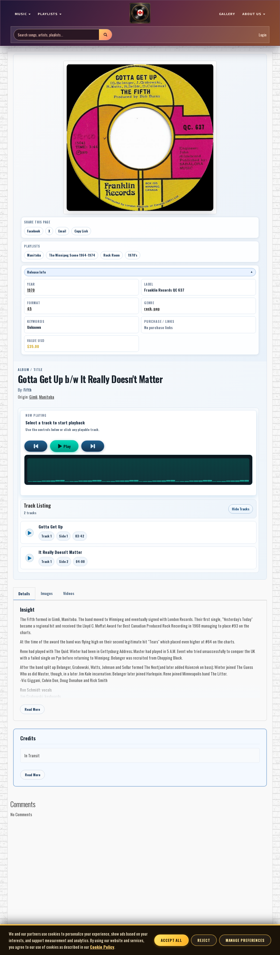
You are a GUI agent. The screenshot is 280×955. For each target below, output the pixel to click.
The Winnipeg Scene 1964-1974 (72, 255)
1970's (132, 255)
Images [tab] (47, 593)
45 (29, 308)
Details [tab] (24, 593)
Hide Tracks (240, 509)
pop (156, 308)
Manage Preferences (245, 940)
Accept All (171, 940)
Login (262, 35)
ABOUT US (252, 14)
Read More (32, 709)
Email (62, 231)
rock (147, 308)
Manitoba (34, 255)
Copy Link (81, 231)
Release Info (140, 272)
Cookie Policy (102, 947)
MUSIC (21, 14)
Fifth (27, 389)
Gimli (33, 397)
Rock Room (111, 255)
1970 (31, 290)
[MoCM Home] (140, 13)
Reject (203, 940)
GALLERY (227, 14)
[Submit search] (105, 34)
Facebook (33, 231)
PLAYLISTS (48, 14)
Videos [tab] (68, 593)
